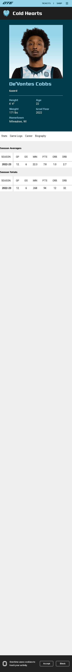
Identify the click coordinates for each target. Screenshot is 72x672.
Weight (14, 109)
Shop (59, 3)
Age (38, 100)
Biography (40, 136)
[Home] (17, 3)
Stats (4, 136)
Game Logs (16, 136)
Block (62, 663)
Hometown (16, 117)
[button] (67, 3)
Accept (46, 663)
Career (28, 136)
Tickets (46, 3)
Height (13, 100)
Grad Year (42, 109)
